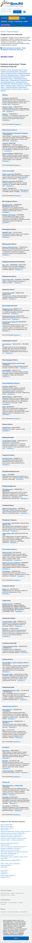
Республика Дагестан (21, 82)
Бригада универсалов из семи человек (13, 363)
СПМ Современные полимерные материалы (15, 133)
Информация (18, 21)
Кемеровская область (13, 75)
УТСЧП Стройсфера (8, 771)
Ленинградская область (18, 76)
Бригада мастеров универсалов (11, 562)
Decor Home (5, 750)
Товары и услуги (14, 18)
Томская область (22, 87)
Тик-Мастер (5, 98)
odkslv (4, 474)
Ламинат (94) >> (5, 829)
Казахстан (3, 90)
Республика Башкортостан (8, 82)
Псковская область (25, 80)
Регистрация (4, 902)
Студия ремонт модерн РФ (10, 321)
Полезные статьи (5, 895)
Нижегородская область (7, 78)
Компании (4, 21)
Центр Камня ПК (7, 709)
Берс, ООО (5, 265)
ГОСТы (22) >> (4, 872)
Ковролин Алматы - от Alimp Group (12, 785)
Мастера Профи (6, 396)
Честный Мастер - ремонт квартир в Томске (15, 662)
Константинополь (7, 204)
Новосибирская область (20, 78)
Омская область (5, 80)
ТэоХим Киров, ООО (8, 293)
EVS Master (5, 797)
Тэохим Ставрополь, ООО (9, 646)
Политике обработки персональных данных (13, 933)
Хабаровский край (5, 89)
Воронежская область (11, 73)
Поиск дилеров (13, 902)
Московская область (17, 69)
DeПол (4, 407)
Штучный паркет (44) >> (7, 824)
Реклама (3, 904)
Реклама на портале (6, 11)
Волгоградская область (13, 71)
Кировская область (25, 75)
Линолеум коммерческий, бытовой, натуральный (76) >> (16, 831)
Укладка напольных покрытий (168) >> (11, 860)
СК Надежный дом (7, 489)
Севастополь (20, 85)
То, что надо (6, 806)
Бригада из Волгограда (8, 215)
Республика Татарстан (17, 83)
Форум (25, 21)
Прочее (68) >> (5, 867)
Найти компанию (5, 893)
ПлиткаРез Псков (7, 458)
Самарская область (11, 85)
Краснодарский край (6, 76)
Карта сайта (24, 911)
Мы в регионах (5, 25)
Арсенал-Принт (6, 523)
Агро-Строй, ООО (7, 674)
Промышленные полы (8, 316)
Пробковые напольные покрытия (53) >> (11, 836)
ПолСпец (4, 114)
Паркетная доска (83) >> (7, 826)
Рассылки (9, 9)
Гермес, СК (5, 589)
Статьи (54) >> (4, 870)
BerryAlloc (5, 760)
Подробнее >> (15, 104)
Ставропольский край (11, 87)
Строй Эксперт (6, 344)
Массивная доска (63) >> (7, 828)
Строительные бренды (13, 911)
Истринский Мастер (8, 153)
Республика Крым (5, 83)
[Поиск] (24, 12)
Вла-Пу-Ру (5, 628)
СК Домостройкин (7, 721)
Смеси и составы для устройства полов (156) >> (14, 846)
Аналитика (4, 18)
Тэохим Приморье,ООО (9, 440)
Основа (4, 188)
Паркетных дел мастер (8, 181)
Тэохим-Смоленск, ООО (9, 621)
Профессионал (6, 427)
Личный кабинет (17, 9)
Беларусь (26, 89)
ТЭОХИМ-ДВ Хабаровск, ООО (10, 690)
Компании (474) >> (6, 877)
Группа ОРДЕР (6, 370)
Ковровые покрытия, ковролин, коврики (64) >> (13, 833)
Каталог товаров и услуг (17, 893)
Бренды (10, 21)
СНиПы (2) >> (4, 873)
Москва (9, 69)
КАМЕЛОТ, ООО (6, 232)
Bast (3, 730)
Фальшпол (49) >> (5, 845)
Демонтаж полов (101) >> (7, 855)
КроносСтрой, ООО (7, 279)
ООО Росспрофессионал (9, 508)
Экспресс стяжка (7, 107)
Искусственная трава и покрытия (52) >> (11, 835)
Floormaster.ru (6, 571)
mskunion (5, 143)
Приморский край (14, 80)
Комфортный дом (7, 309)
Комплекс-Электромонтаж (9, 247)
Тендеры (23, 18)
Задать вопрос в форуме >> (8, 875)
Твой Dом (5, 386)
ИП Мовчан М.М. (7, 552)
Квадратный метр (7, 604)
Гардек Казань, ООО (8, 533)
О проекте (3, 9)
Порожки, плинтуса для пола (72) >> (10, 850)
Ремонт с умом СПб (8, 174)
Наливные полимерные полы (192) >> (11, 848)
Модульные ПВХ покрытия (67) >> (10, 843)
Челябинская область (17, 89)
